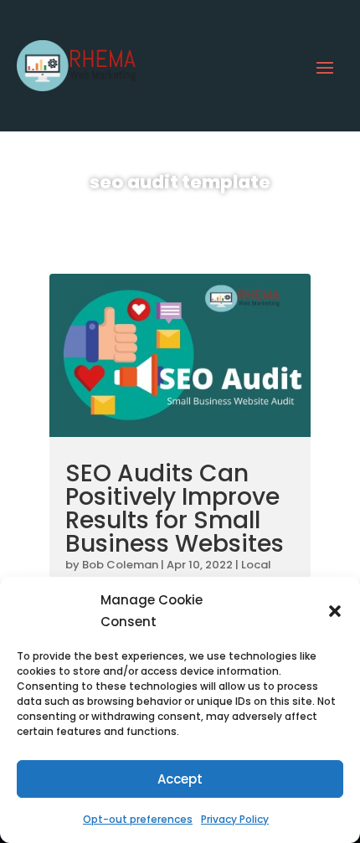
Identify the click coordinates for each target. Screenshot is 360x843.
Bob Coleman (120, 565)
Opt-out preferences (138, 819)
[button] (335, 611)
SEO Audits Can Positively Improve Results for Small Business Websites (174, 508)
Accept (180, 779)
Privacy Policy (235, 819)
